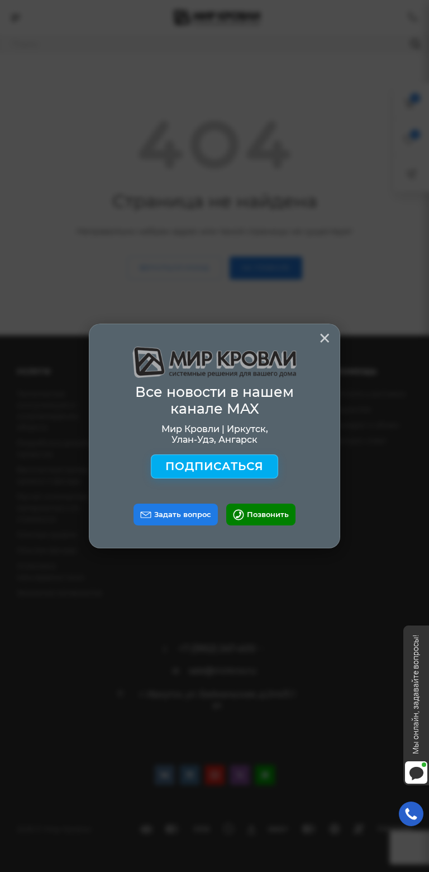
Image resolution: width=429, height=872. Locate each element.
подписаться (214, 466)
